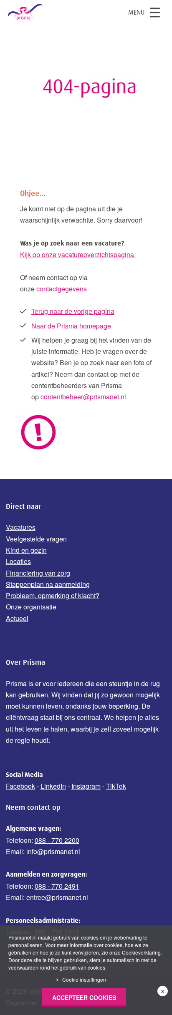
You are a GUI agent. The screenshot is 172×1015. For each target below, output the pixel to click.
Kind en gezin (26, 550)
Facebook (20, 786)
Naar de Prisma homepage (71, 326)
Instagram (86, 786)
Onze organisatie (31, 607)
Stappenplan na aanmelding (48, 584)
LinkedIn (53, 786)
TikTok (116, 786)
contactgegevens (62, 288)
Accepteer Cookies (84, 997)
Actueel (17, 618)
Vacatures (20, 527)
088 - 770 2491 (57, 886)
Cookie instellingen (84, 979)
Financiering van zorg (38, 573)
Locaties (18, 561)
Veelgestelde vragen (36, 539)
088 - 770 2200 (57, 840)
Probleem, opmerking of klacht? (52, 595)
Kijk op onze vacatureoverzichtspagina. (78, 254)
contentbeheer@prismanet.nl (83, 396)
